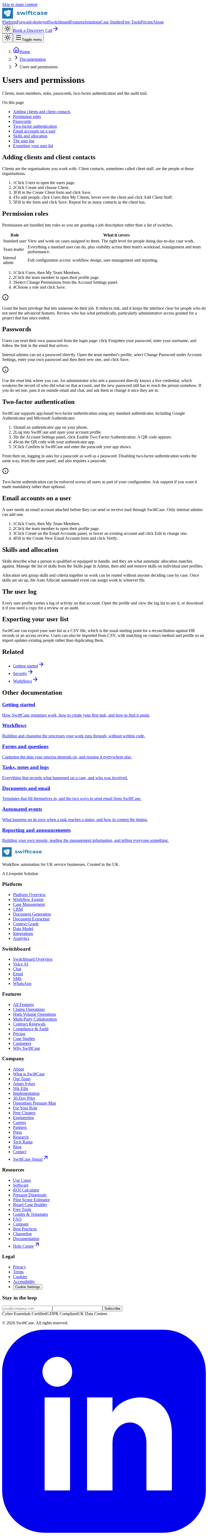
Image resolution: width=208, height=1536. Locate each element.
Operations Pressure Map (34, 1103)
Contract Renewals (29, 1024)
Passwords (22, 121)
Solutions (92, 22)
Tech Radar (23, 1142)
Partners (20, 1127)
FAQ (17, 1219)
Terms (18, 1272)
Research (21, 1137)
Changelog (22, 1233)
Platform (9, 22)
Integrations (23, 933)
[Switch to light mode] (7, 29)
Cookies (20, 1276)
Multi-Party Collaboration (35, 1019)
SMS (17, 978)
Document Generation (32, 914)
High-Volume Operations (34, 1014)
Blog (17, 1147)
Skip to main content (19, 4)
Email (18, 973)
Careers (19, 1122)
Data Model (23, 928)
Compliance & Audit (30, 1029)
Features (77, 22)
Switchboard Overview (33, 959)
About (158, 22)
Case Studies (111, 22)
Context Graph (25, 923)
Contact (19, 1151)
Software (20, 1185)
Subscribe (112, 1309)
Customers (22, 1043)
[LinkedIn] (104, 1531)
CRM (18, 909)
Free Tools (131, 22)
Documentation (26, 1238)
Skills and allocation (30, 136)
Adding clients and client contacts (41, 111)
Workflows (22, 681)
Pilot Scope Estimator (31, 1199)
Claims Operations (29, 1009)
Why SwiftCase (26, 1048)
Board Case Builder (30, 1204)
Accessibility (24, 1281)
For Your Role (25, 1108)
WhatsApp (22, 983)
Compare (21, 1224)
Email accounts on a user (34, 131)
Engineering (23, 1117)
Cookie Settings (27, 1287)
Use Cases (22, 1180)
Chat (17, 969)
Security (20, 673)
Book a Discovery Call (32, 30)
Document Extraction (31, 919)
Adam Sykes (24, 1083)
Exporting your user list (33, 145)
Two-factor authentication (35, 126)
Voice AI (20, 964)
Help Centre (23, 1246)
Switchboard (59, 22)
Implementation (26, 1093)
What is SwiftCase (29, 1074)
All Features (23, 1004)
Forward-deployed (32, 22)
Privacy (19, 1267)
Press (17, 1132)
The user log (23, 141)
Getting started (25, 666)
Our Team (21, 1078)
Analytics (21, 938)
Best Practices (25, 1229)
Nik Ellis (20, 1088)
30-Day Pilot (24, 1098)
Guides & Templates (30, 1214)
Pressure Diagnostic (30, 1195)
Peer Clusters (24, 1112)
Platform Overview (29, 894)
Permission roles (27, 116)
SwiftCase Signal (28, 1159)
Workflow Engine (28, 899)
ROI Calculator (26, 1190)
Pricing (147, 22)
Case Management (29, 904)
